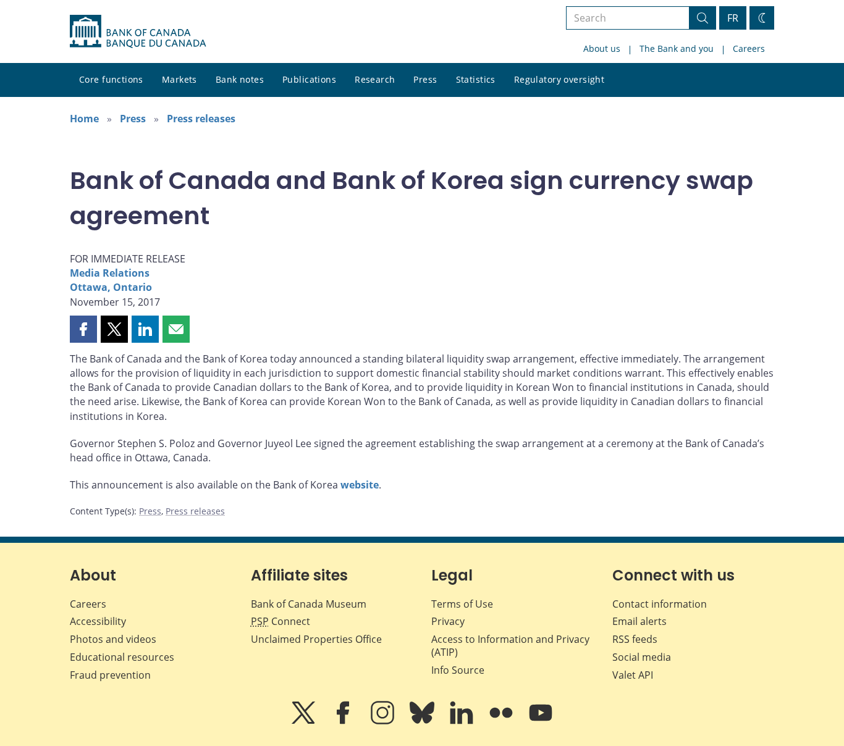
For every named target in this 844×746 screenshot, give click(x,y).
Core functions (111, 79)
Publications (309, 79)
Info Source (457, 670)
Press (425, 79)
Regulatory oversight (559, 79)
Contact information (659, 604)
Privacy (448, 621)
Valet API (632, 675)
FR (732, 18)
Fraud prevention (110, 675)
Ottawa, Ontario (111, 287)
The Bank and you (676, 48)
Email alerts (639, 621)
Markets (179, 79)
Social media (641, 657)
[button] (83, 329)
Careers (749, 48)
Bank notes (240, 79)
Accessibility (98, 621)
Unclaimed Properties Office (316, 639)
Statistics (476, 79)
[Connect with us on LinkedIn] (463, 721)
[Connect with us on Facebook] (344, 721)
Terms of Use (462, 604)
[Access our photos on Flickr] (502, 721)
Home (84, 118)
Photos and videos (113, 639)
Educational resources (122, 657)
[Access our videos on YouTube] (540, 721)
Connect (280, 621)
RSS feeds (634, 639)
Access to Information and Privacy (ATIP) (510, 645)
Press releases (201, 118)
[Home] (138, 31)
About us (601, 48)
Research (375, 79)
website (359, 485)
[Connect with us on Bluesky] (423, 721)
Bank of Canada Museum (308, 604)
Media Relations (110, 273)
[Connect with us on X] (304, 721)
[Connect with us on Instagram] (383, 721)
